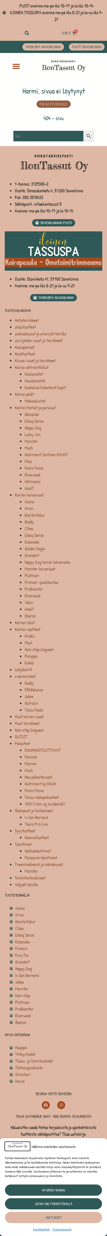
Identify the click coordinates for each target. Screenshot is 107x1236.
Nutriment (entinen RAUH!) (46, 455)
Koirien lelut (25, 622)
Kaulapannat (24, 347)
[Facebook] (46, 1105)
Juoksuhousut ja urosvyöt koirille (40, 334)
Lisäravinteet (25, 676)
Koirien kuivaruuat (29, 495)
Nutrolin (31, 703)
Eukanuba (32, 542)
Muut (28, 643)
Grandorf (32, 555)
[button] (27, 33)
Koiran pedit (24, 394)
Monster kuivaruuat (40, 569)
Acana (29, 502)
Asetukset (54, 1217)
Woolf (29, 488)
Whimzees (33, 481)
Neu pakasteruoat (38, 777)
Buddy (29, 522)
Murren (30, 764)
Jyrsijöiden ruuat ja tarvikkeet (38, 340)
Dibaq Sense (34, 421)
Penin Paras (34, 468)
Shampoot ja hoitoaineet (34, 811)
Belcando (32, 414)
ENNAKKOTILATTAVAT (43, 750)
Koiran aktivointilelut (32, 367)
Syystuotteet (25, 831)
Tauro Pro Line (36, 824)
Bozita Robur (35, 515)
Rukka (29, 663)
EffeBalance (34, 690)
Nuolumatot (34, 374)
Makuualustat (35, 401)
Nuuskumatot (35, 381)
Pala (28, 461)
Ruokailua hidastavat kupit (45, 387)
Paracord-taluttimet (41, 858)
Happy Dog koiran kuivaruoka (47, 562)
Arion (29, 508)
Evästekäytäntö (41, 1229)
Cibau (29, 528)
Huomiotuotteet (37, 837)
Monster (31, 441)
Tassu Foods (34, 710)
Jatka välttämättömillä (53, 1203)
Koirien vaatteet (27, 629)
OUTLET (21, 737)
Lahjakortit (23, 670)
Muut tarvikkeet (27, 723)
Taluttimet (23, 844)
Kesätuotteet (25, 354)
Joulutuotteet (25, 327)
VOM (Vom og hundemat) (45, 804)
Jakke (29, 696)
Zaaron (30, 616)
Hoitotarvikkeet (27, 320)
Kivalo (29, 636)
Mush (29, 448)
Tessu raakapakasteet (42, 797)
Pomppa (31, 656)
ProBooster (34, 589)
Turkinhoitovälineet (30, 878)
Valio (29, 602)
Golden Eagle (35, 549)
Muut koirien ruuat (29, 717)
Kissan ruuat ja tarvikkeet (35, 361)
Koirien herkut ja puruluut (35, 408)
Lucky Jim (32, 434)
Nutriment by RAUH (40, 784)
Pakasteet (22, 743)
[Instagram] (61, 1105)
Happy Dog (33, 428)
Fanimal (31, 757)
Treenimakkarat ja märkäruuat (39, 864)
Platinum (32, 575)
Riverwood (32, 475)
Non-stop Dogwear (39, 649)
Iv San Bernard (36, 817)
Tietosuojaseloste (62, 1229)
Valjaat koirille (26, 884)
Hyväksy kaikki (53, 1190)
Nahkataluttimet (38, 851)
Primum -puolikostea (41, 582)
